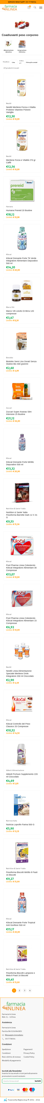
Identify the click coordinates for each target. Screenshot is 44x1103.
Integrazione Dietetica (22, 51)
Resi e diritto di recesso (11, 1057)
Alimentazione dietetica (8, 51)
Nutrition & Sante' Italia (15, 509)
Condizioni (6, 1053)
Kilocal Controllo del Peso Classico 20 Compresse (18, 725)
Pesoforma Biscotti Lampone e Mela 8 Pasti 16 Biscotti (20, 974)
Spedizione (6, 1049)
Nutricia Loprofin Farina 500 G (20, 824)
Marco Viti (10, 307)
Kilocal (8, 254)
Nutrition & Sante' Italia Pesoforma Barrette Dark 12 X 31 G (21, 515)
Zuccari (9, 408)
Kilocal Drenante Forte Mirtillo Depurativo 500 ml (20, 463)
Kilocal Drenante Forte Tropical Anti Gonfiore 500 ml (20, 923)
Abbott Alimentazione (15, 770)
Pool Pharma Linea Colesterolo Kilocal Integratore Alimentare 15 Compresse (21, 620)
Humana (9, 207)
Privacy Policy (29, 1053)
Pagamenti (28, 1049)
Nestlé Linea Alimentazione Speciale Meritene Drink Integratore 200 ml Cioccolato (20, 673)
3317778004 (10, 1039)
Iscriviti (38, 1081)
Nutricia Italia (11, 821)
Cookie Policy (29, 1057)
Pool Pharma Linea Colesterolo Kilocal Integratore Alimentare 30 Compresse (21, 567)
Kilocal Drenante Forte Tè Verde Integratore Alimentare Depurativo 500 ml (22, 260)
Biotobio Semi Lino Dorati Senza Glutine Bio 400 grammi (21, 362)
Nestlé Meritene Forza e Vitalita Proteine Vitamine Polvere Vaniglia (21, 109)
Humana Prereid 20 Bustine (19, 210)
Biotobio (9, 358)
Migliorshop (22, 1100)
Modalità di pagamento (11, 1061)
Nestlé (8, 103)
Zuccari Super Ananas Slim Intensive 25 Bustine (19, 413)
